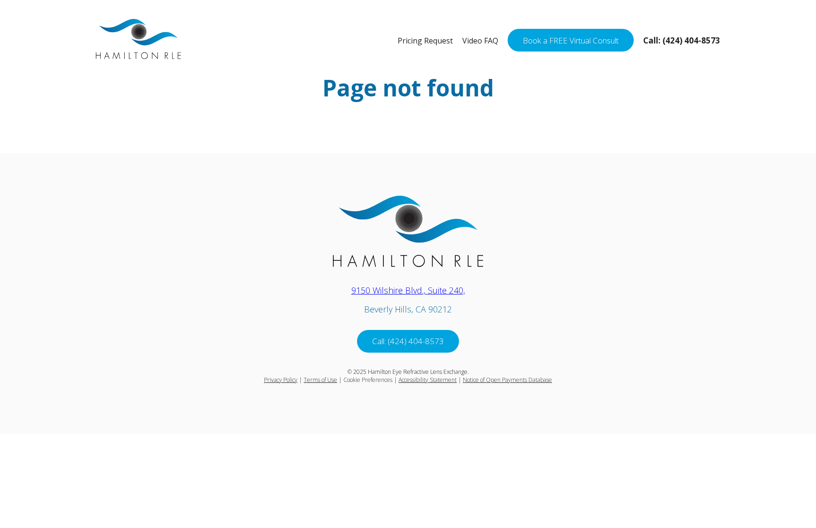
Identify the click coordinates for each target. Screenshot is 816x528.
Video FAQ (480, 40)
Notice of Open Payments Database (507, 380)
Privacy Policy (281, 380)
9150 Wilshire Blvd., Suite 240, (408, 290)
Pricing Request (425, 40)
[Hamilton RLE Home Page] (138, 55)
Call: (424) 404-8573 (408, 341)
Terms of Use (320, 380)
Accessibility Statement (428, 380)
